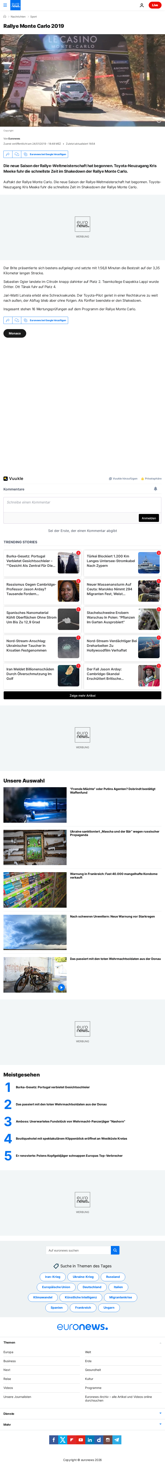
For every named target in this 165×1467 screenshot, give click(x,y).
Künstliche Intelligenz (81, 1297)
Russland (113, 1276)
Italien (118, 1287)
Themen (9, 1342)
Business (9, 1361)
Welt (88, 1352)
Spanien (57, 1307)
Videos (8, 1388)
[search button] (115, 1250)
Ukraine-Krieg (83, 1276)
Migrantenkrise (120, 1297)
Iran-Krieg (52, 1276)
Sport (33, 16)
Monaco (15, 333)
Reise (7, 1379)
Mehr (7, 1424)
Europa (8, 1352)
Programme (93, 1388)
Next (6, 1370)
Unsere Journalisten (17, 1397)
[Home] (4, 16)
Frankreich (83, 1307)
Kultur (89, 1379)
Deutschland (92, 1287)
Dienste (8, 1413)
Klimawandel (42, 1297)
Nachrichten (18, 16)
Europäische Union (56, 1287)
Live (155, 5)
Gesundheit (93, 1370)
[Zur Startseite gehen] (15, 5)
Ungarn (109, 1307)
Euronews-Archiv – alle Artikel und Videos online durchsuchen (118, 1398)
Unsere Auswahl (23, 781)
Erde (88, 1361)
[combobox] (82, 1250)
